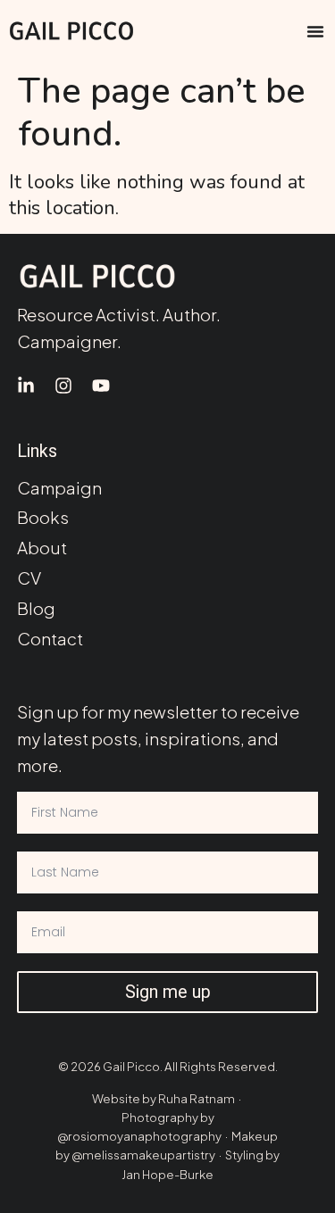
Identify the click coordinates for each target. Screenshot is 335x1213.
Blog (36, 608)
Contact (50, 638)
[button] (315, 31)
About (42, 547)
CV (29, 578)
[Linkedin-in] (26, 386)
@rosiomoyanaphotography (139, 1135)
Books (43, 517)
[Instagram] (63, 386)
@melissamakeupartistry (143, 1154)
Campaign (59, 488)
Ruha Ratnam (196, 1098)
